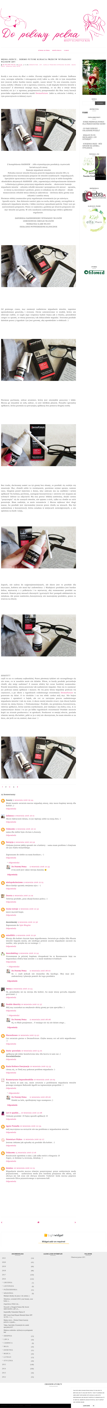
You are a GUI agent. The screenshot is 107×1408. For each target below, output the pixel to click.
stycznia (8, 1360)
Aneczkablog (12, 953)
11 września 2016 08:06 (40, 1097)
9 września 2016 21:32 (29, 909)
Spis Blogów (25, 925)
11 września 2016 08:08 (40, 1019)
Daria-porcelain (13, 1051)
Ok (93, 1405)
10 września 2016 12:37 (31, 1004)
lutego (7, 1357)
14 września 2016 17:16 (26, 1153)
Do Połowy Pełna (19, 867)
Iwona (9, 989)
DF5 (41, 64)
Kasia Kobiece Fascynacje (17, 1066)
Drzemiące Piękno (14, 1139)
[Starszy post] (75, 1222)
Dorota (9, 895)
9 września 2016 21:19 (23, 895)
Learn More (86, 1405)
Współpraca (57, 50)
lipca (6, 1339)
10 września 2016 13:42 (28, 1035)
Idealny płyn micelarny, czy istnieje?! (89, 137)
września (8, 1293)
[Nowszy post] (1, 1222)
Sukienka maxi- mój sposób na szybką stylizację (92, 146)
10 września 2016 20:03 (44, 1080)
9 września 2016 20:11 (24, 816)
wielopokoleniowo (14, 882)
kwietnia (8, 1350)
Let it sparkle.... (13, 1113)
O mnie (66, 50)
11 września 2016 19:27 (34, 1139)
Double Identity (13, 1004)
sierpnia (8, 1336)
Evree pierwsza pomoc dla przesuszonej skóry (93, 123)
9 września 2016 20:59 (24, 842)
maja (6, 1346)
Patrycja (10, 842)
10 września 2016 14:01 (31, 1051)
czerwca (8, 1343)
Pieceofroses (12, 1035)
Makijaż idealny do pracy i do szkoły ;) (16, 1296)
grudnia (8, 1282)
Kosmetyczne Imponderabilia (19, 1080)
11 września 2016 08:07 (40, 971)
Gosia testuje (12, 909)
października (10, 1289)
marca (7, 1353)
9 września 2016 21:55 (22, 989)
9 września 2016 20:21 (26, 829)
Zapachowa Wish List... (11, 1304)
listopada (9, 1286)
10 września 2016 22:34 (30, 1126)
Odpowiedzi (14, 863)
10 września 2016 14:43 (40, 1066)
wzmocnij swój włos (13, 66)
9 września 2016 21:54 (28, 953)
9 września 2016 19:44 (23, 800)
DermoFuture (42, 93)
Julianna (10, 816)
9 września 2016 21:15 (33, 882)
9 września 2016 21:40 (26, 935)
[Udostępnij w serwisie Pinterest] (17, 787)
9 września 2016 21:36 (28, 922)
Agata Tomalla (12, 1126)
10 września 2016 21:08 (31, 1113)
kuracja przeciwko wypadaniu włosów (57, 64)
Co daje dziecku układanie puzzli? (91, 129)
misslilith (10, 935)
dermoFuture (34, 64)
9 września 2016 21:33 (40, 867)
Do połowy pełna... (18, 1405)
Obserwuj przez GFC (78, 1257)
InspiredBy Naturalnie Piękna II (14, 1312)
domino (9, 1168)
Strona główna (44, 50)
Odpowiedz (11, 809)
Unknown (10, 829)
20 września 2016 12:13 (24, 1168)
